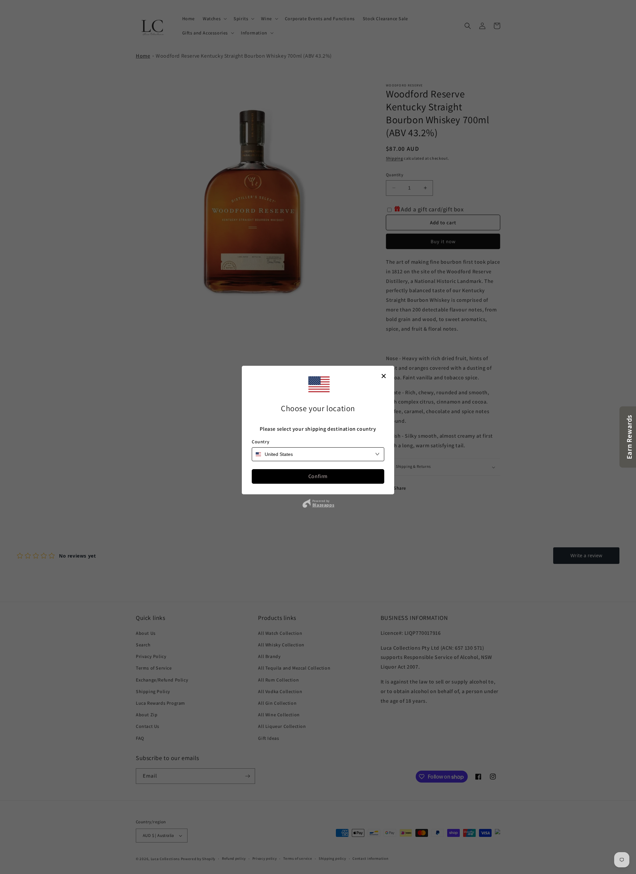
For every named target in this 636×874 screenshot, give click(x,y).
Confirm (318, 476)
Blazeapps (323, 505)
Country (260, 442)
